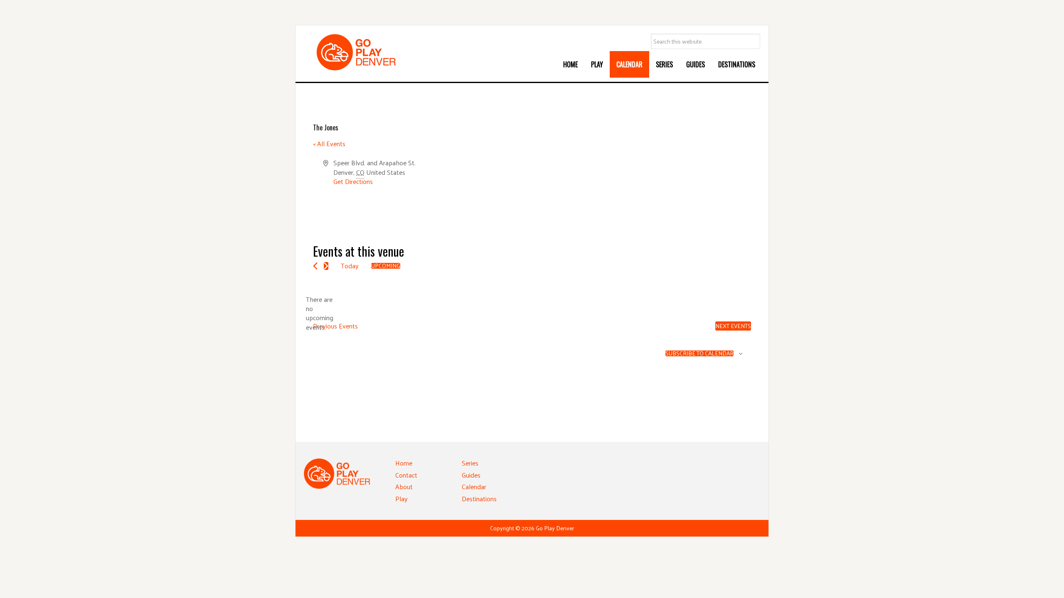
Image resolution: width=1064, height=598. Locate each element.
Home (403, 463)
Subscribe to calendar (699, 353)
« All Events (329, 143)
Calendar (474, 486)
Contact (406, 475)
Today (350, 266)
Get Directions (353, 181)
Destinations (479, 499)
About (404, 486)
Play (401, 499)
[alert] (319, 313)
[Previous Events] (315, 266)
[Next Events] (326, 266)
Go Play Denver (366, 52)
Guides (471, 475)
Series (470, 463)
